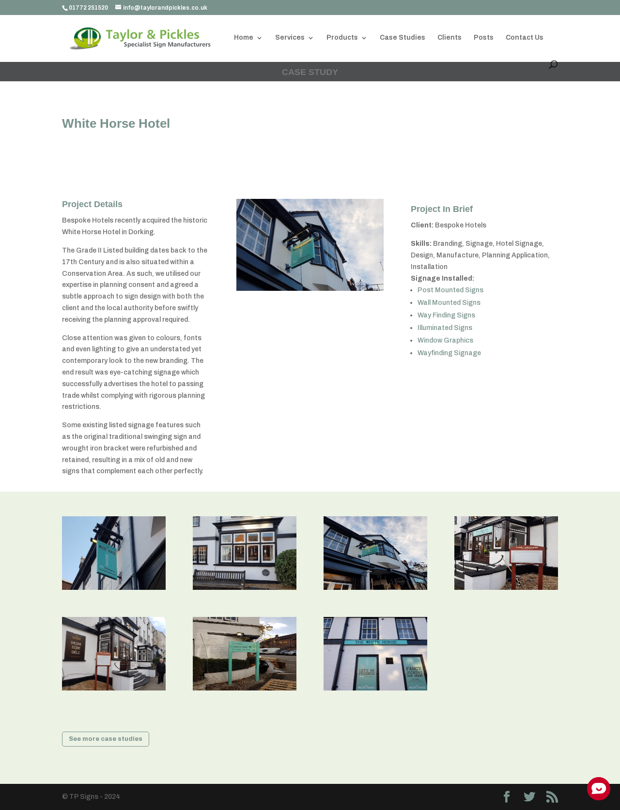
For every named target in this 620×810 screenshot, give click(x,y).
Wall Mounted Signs (449, 302)
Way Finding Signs (446, 315)
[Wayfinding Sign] (244, 690)
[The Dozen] (114, 690)
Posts (484, 37)
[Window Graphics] (244, 589)
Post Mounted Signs (451, 290)
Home (243, 37)
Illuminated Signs (445, 327)
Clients (449, 37)
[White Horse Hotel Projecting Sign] (375, 589)
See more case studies (105, 738)
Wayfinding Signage (449, 353)
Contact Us (524, 37)
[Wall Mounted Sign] (375, 690)
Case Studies (402, 37)
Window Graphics (445, 340)
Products (342, 37)
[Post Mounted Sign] (506, 589)
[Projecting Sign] (114, 589)
